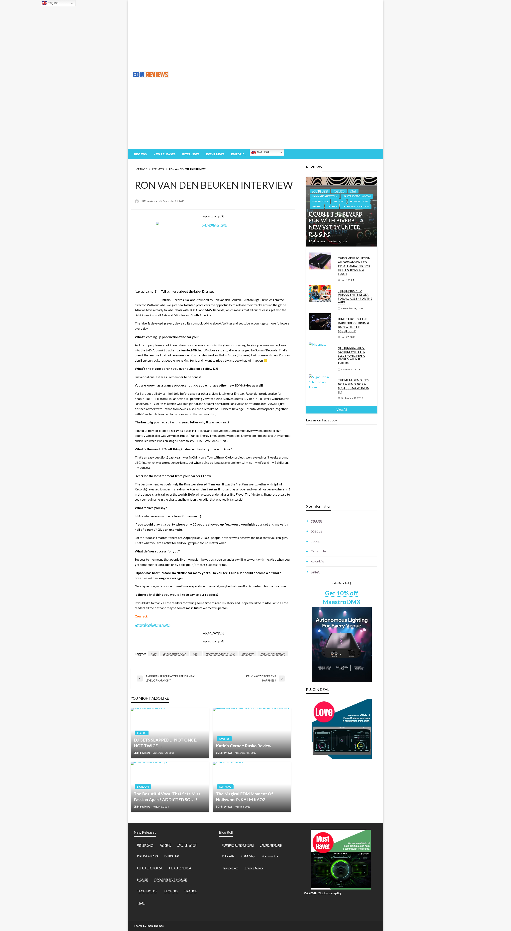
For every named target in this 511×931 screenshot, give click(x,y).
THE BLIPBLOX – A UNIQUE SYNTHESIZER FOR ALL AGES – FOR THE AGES (355, 296)
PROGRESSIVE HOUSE (170, 879)
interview (248, 654)
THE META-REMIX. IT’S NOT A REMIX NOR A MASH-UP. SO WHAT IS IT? (353, 386)
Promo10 (339, 201)
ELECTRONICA (180, 868)
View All (342, 409)
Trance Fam (230, 868)
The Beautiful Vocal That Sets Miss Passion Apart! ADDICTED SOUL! (167, 796)
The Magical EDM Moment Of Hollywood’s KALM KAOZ (244, 796)
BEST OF (141, 733)
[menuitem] (140, 154)
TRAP (141, 903)
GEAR (353, 191)
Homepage (141, 169)
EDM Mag (248, 856)
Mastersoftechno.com (357, 196)
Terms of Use (318, 551)
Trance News (254, 868)
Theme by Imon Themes (149, 925)
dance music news (174, 654)
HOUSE (142, 879)
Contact (315, 571)
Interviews (190, 154)
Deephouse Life (271, 844)
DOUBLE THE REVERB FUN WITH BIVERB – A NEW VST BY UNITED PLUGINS (336, 224)
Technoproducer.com (355, 206)
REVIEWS (317, 206)
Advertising (317, 561)
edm (196, 654)
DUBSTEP (224, 738)
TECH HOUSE (147, 891)
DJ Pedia (228, 856)
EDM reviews (149, 201)
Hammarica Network (324, 196)
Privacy (315, 541)
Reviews (140, 154)
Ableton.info (320, 191)
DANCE (165, 844)
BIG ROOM (143, 786)
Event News (215, 154)
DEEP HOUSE (187, 844)
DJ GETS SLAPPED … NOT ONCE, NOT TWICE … (165, 742)
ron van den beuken (272, 654)
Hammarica (270, 856)
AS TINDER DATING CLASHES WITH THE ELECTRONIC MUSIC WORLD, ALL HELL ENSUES (351, 355)
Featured (339, 191)
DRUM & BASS (147, 856)
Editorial (238, 154)
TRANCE (190, 891)
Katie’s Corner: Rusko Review (243, 745)
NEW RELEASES (320, 201)
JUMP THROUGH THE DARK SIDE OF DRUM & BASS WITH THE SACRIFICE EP (353, 324)
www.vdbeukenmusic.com (152, 624)
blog (153, 654)
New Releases (164, 154)
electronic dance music (220, 654)
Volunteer (316, 520)
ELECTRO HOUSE (150, 868)
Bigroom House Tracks (238, 844)
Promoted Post (359, 201)
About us (316, 531)
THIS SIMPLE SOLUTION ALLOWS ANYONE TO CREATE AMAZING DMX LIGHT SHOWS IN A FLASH (354, 265)
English (262, 152)
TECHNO (332, 206)
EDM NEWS (158, 169)
